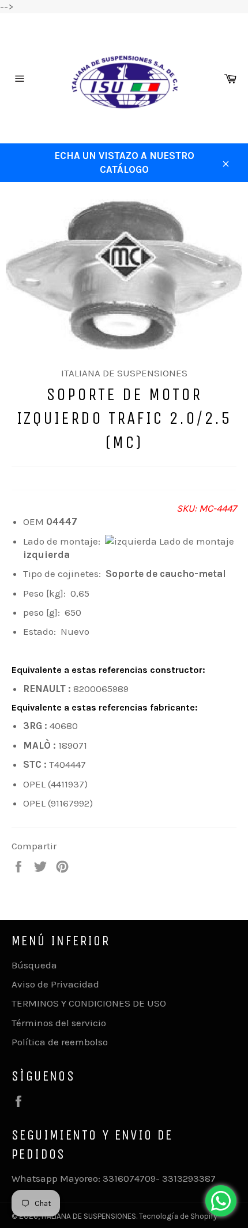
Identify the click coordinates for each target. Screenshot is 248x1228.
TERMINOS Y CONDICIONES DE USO (89, 1003)
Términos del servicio (59, 1023)
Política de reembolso (60, 1042)
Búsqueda (34, 965)
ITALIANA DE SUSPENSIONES (89, 1216)
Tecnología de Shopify (178, 1216)
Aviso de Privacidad (55, 984)
